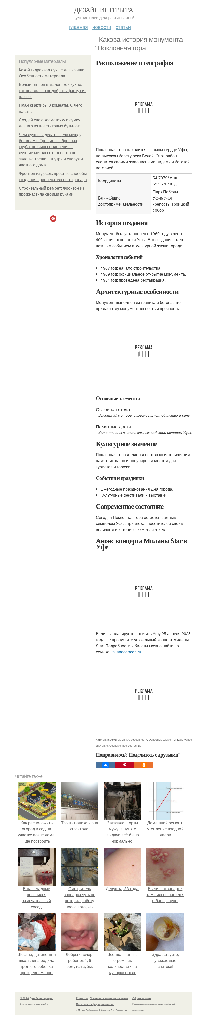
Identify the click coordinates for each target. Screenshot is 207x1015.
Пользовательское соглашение (109, 998)
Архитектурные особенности (128, 739)
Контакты (82, 998)
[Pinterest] (124, 765)
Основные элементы (162, 739)
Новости (101, 26)
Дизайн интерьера (103, 9)
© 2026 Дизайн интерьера (36, 998)
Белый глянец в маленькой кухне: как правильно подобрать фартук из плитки (52, 90)
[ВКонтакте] (105, 765)
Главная (78, 26)
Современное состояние (125, 745)
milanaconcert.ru (126, 652)
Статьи (123, 26)
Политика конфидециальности (95, 1004)
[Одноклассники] (143, 765)
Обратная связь (141, 998)
